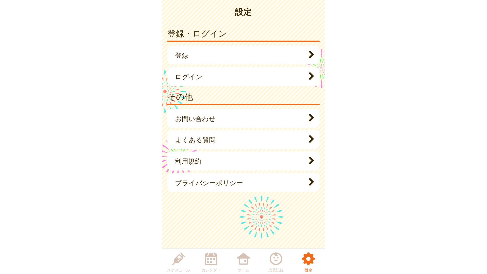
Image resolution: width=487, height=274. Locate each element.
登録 (181, 55)
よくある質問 (195, 139)
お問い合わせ (195, 118)
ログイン (188, 76)
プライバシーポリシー (209, 182)
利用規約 (188, 160)
